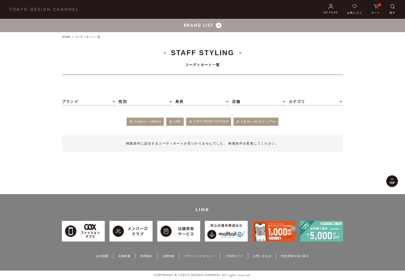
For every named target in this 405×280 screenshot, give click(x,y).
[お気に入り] (354, 9)
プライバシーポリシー (199, 256)
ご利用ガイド (234, 256)
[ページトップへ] (392, 181)
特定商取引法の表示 (295, 256)
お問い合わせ (262, 256)
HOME (66, 36)
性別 (123, 102)
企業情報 (168, 256)
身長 (179, 102)
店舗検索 (124, 256)
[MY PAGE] (331, 9)
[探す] (393, 9)
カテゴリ (297, 102)
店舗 (236, 102)
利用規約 (146, 256)
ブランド (70, 102)
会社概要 (102, 256)
